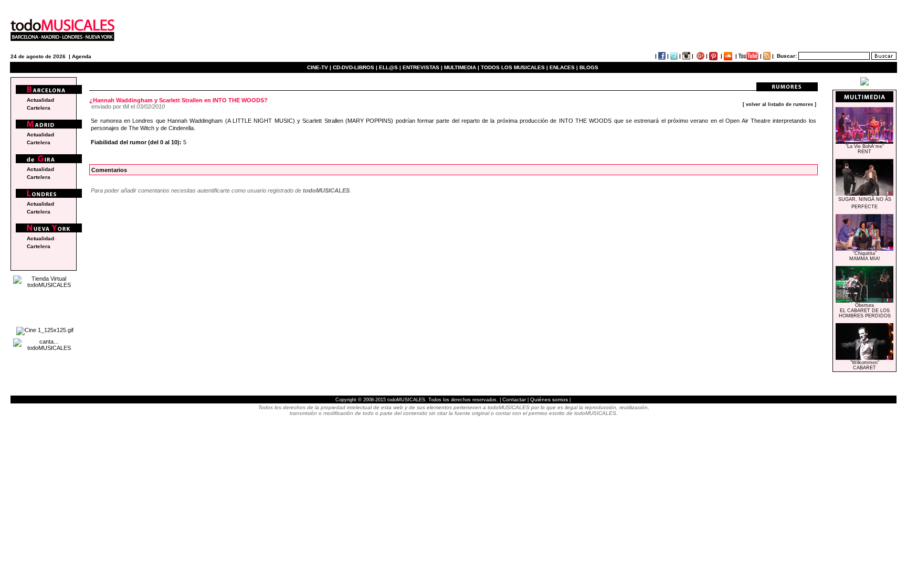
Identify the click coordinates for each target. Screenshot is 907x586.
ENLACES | (564, 67)
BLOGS (588, 67)
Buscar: (787, 56)
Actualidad (40, 100)
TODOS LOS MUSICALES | (514, 67)
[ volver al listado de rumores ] (779, 104)
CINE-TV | (320, 67)
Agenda (81, 56)
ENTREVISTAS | (422, 67)
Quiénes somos (549, 399)
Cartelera (38, 108)
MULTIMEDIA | (461, 67)
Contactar (514, 399)
